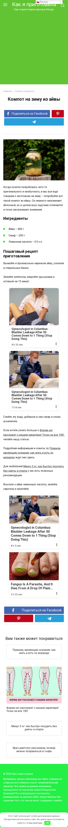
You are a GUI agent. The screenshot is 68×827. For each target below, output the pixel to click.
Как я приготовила (34, 4)
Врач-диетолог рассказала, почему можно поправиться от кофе (34, 749)
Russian (43, 2)
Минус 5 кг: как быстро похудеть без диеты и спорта (34, 727)
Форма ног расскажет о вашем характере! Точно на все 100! (32, 709)
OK (47, 823)
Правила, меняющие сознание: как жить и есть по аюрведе (32, 453)
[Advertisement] (34, 47)
